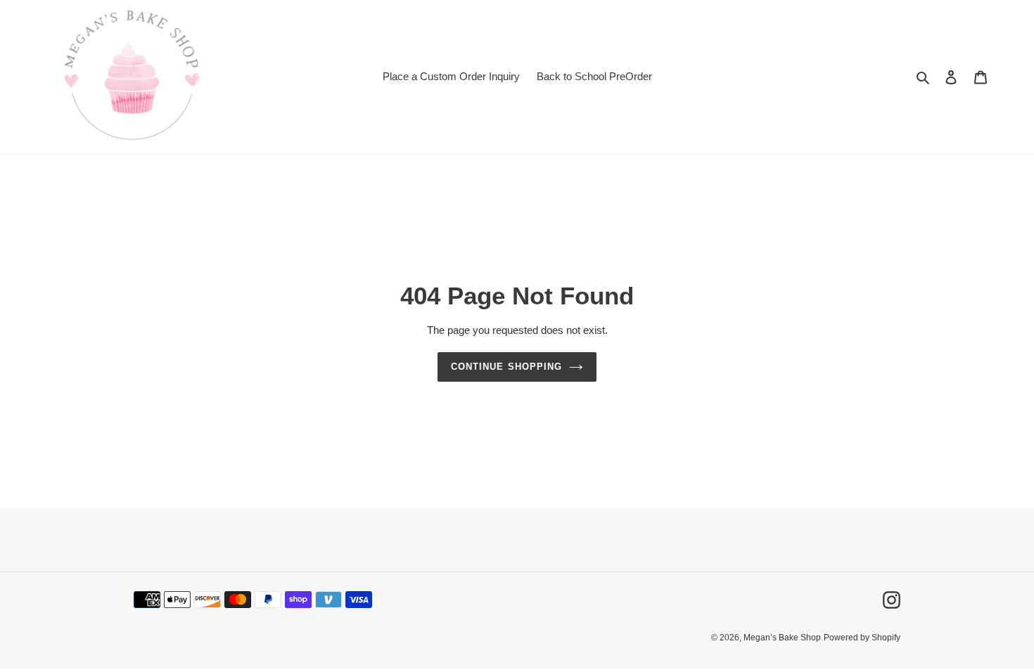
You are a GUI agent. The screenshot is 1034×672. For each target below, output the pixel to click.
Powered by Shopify (862, 637)
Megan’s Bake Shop (782, 637)
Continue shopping (506, 366)
